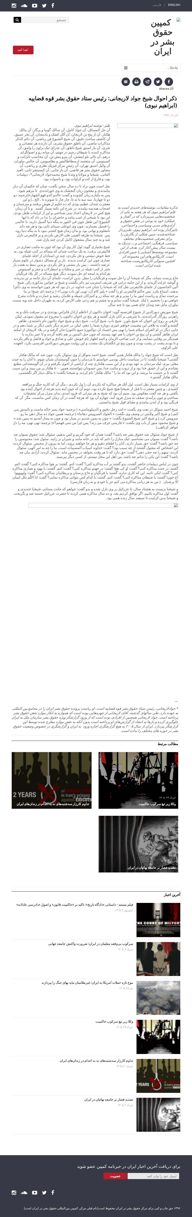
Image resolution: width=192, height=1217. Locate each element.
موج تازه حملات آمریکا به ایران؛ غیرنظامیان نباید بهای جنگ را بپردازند (87, 982)
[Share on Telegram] (147, 82)
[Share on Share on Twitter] (158, 82)
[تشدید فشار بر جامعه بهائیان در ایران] (158, 1115)
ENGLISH (174, 5)
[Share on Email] (126, 82)
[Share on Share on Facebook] (169, 82)
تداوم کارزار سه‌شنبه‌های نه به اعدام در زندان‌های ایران (96, 1060)
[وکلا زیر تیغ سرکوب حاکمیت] (158, 1037)
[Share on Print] (136, 82)
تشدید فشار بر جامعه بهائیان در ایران (108, 1099)
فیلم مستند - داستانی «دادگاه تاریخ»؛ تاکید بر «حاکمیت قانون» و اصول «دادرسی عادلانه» (74, 904)
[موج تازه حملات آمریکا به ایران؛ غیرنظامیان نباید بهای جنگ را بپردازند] (134, 844)
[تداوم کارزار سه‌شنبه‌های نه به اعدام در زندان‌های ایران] (158, 1076)
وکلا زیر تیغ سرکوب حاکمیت (114, 1021)
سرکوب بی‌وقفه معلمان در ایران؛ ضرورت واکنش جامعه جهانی (90, 944)
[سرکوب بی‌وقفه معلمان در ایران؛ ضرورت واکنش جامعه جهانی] (47, 780)
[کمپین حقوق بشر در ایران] (162, 37)
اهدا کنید (22, 50)
